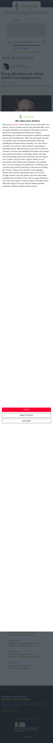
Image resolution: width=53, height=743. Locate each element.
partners (16, 124)
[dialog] (26, 371)
